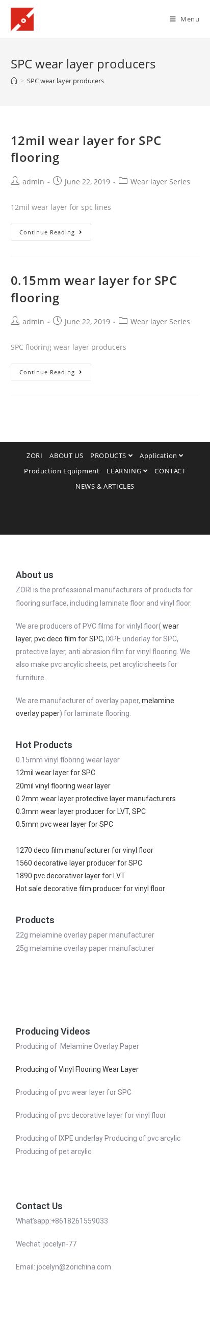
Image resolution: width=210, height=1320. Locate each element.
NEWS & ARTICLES (105, 486)
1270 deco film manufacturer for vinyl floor (84, 850)
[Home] (14, 80)
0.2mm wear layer (45, 799)
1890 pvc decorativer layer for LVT (71, 876)
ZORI (34, 455)
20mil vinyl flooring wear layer (63, 786)
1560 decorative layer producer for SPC (79, 863)
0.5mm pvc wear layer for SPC (64, 824)
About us (35, 574)
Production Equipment (61, 470)
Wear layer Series (160, 181)
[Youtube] (119, 517)
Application (159, 455)
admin (33, 181)
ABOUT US (66, 455)
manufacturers (150, 799)
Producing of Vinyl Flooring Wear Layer (77, 1069)
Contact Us (39, 1206)
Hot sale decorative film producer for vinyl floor (90, 888)
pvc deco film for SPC (68, 639)
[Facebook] (91, 517)
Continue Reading (47, 232)
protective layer (100, 799)
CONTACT (170, 470)
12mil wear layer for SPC (55, 773)
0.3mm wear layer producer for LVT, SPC (81, 811)
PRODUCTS (109, 455)
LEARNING (125, 470)
